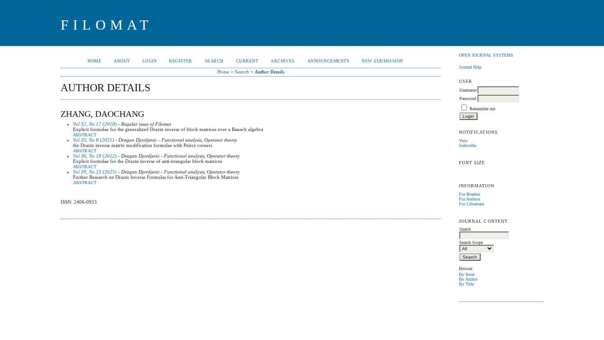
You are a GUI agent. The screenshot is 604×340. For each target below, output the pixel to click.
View (463, 140)
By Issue (466, 274)
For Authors (469, 199)
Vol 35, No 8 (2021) (93, 140)
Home (94, 60)
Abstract (84, 135)
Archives (282, 60)
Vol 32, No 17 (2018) (95, 124)
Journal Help (470, 67)
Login (149, 60)
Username (468, 90)
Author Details (269, 71)
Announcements (328, 60)
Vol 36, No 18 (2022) (95, 155)
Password (467, 98)
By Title (466, 284)
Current (247, 60)
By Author (468, 279)
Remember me (482, 108)
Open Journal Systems (486, 55)
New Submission (382, 60)
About (122, 60)
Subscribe (467, 145)
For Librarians (471, 203)
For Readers (469, 194)
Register (180, 60)
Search (214, 60)
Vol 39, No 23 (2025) (95, 171)
